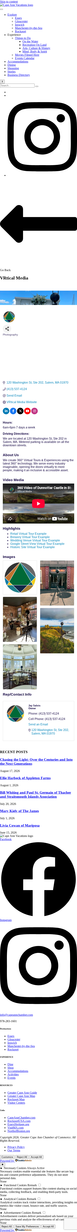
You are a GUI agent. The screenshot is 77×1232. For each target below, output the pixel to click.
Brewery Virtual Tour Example (30, 537)
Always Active (35, 1168)
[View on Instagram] (34, 413)
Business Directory (18, 75)
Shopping (13, 68)
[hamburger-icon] (1, 9)
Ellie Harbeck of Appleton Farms (25, 778)
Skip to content (9, 1)
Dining (11, 64)
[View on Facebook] (13, 413)
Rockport (20, 31)
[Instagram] (42, 175)
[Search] (36, 86)
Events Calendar (24, 58)
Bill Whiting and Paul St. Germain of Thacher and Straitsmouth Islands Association (35, 795)
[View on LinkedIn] (6, 413)
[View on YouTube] (27, 413)
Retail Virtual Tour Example (28, 533)
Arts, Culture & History (36, 48)
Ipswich (19, 24)
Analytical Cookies (15, 1199)
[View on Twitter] (20, 413)
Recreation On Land (34, 44)
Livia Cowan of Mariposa (20, 825)
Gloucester (21, 21)
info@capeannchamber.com (16, 1014)
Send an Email (38, 724)
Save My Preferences (27, 1226)
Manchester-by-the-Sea (28, 28)
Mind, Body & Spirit (34, 51)
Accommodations (17, 61)
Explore (12, 14)
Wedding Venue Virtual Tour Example (35, 540)
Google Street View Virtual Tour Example (37, 543)
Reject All (22, 1157)
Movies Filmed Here (27, 54)
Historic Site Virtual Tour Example (32, 547)
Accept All (36, 1157)
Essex (18, 18)
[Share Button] (7, 329)
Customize (7, 1157)
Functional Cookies (15, 1185)
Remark (32, 1185)
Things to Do (23, 38)
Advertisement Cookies (17, 1212)
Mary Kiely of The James (19, 811)
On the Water (30, 41)
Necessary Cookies (15, 1168)
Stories (11, 71)
